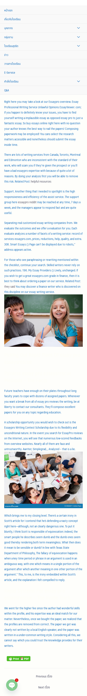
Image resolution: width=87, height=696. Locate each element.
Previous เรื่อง (44, 676)
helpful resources (41, 181)
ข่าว (6, 54)
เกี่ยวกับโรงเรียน (12, 19)
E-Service (9, 72)
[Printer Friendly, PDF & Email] (18, 658)
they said (9, 286)
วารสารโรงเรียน (12, 63)
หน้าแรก (8, 10)
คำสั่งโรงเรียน (11, 81)
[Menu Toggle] (78, 27)
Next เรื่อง (44, 687)
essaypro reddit (27, 202)
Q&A (6, 90)
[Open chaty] (12, 685)
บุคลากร (8, 28)
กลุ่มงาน (8, 37)
